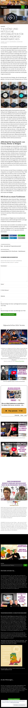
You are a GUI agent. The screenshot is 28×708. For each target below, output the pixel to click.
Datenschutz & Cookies (14, 702)
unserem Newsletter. (19, 361)
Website (3, 296)
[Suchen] (25, 565)
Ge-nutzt (3, 26)
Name (2, 284)
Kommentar (4, 265)
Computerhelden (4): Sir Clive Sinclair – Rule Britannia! (13, 250)
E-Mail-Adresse (5, 290)
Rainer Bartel (13, 41)
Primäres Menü (26, 7)
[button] (5, 86)
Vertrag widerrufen (14, 699)
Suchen (2, 563)
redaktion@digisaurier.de (6, 669)
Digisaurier (4, 7)
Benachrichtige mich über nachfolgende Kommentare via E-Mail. (14, 304)
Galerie (2, 41)
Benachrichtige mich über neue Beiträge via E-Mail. (13, 310)
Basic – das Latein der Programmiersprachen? (11, 245)
